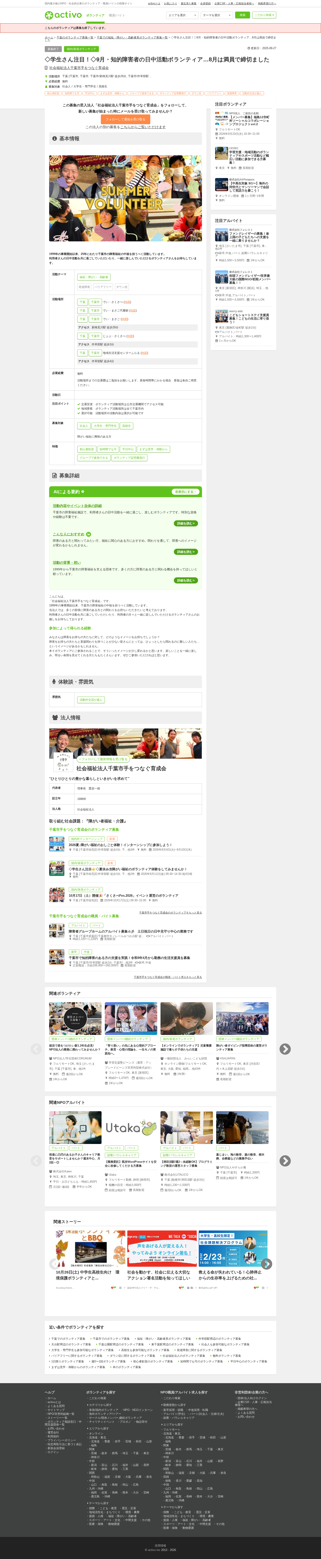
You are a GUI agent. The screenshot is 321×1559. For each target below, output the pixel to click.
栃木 (104, 1453)
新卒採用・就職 (173, 1410)
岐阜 (94, 1469)
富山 (104, 1465)
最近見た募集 (189, 3)
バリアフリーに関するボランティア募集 (76, 1355)
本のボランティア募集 (127, 1367)
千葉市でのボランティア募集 (111, 1338)
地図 (127, 302)
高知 (199, 1480)
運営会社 (53, 1432)
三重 (125, 1469)
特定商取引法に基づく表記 (65, 1444)
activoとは (154, 3)
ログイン (53, 1452)
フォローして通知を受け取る (125, 119)
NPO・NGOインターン (138, 1410)
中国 (92, 1480)
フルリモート (171, 1429)
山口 (94, 1484)
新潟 (94, 1465)
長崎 (115, 1492)
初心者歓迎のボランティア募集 (153, 1361)
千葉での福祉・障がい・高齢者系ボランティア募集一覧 (132, 37)
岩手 (118, 1441)
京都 (118, 1476)
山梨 (136, 1465)
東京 (146, 1453)
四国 (166, 1476)
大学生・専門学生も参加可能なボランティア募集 (82, 1350)
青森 (107, 1441)
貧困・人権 (96, 1516)
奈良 (149, 1476)
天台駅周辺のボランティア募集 (71, 1344)
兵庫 (139, 1476)
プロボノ (125, 1421)
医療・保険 (96, 1524)
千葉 (82, 302)
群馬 (115, 1453)
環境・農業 (132, 1512)
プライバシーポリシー (62, 1440)
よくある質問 (56, 1406)
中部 (92, 1461)
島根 (115, 1484)
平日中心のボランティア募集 (248, 1361)
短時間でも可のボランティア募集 (201, 1361)
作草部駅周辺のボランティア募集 (219, 1338)
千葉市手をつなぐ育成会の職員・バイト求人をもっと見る (168, 977)
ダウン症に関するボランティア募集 (132, 1355)
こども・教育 (108, 1508)
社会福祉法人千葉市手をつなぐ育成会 (79, 68)
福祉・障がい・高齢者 (122, 1516)
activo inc (154, 1550)
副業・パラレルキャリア (179, 1417)
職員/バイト (117, 15)
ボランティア (95, 15)
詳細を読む (185, 523)
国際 (92, 1508)
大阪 (128, 1476)
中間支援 (131, 1520)
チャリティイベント (102, 1421)
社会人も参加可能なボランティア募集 (225, 1344)
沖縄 (107, 1496)
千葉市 (95, 302)
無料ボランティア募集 (227, 1355)
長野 (146, 1465)
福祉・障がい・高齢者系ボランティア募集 (164, 1338)
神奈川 (95, 1457)
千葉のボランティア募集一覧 (75, 37)
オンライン (96, 1433)
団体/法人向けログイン (252, 1398)
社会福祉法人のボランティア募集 (184, 1355)
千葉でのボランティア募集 (68, 1338)
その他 (146, 1520)
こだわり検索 (263, 15)
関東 (92, 1449)
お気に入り (170, 3)
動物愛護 (114, 1524)
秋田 (139, 1441)
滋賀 (107, 1476)
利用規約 (53, 1436)
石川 (115, 1465)
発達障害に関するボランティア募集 (199, 1350)
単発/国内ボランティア (103, 1410)
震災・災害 (129, 1508)
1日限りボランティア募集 (67, 1361)
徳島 (168, 1480)
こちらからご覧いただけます (143, 127)
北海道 (95, 1441)
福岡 (94, 1492)
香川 (178, 1480)
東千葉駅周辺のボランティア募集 (172, 1344)
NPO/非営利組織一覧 (61, 1413)
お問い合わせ (56, 1428)
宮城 (128, 1441)
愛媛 (189, 1480)
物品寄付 (141, 1421)
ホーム (49, 37)
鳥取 (104, 1484)
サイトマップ (56, 1410)
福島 (94, 1445)
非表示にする (184, 491)
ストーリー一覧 (57, 1417)
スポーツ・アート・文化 (104, 1520)
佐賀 (104, 1492)
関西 (92, 1472)
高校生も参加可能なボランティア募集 (145, 1350)
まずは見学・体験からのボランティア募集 (78, 1367)
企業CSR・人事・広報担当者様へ (234, 3)
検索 (242, 15)
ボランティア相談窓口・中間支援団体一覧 (63, 1423)
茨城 (94, 1453)
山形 (149, 1441)
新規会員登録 (56, 1448)
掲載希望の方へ (267, 3)
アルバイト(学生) (174, 1413)
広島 (136, 1484)
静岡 (104, 1469)
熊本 (125, 1492)
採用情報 (160, 1545)
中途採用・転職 (198, 1410)
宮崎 (146, 1492)
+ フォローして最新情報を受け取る (103, 759)
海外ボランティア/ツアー (105, 1413)
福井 (125, 1465)
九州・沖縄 (96, 1488)
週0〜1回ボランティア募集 (108, 1361)
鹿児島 (95, 1496)
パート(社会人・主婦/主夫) (207, 1413)
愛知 (115, 1469)
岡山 (125, 1484)
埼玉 (125, 1453)
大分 (136, 1492)
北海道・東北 (97, 1437)
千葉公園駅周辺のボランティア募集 (121, 1344)
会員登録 (205, 3)
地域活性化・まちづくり (104, 1512)
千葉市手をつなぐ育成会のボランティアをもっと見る (170, 912)
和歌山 (95, 1476)
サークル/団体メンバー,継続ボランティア (115, 1417)
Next (285, 1049)
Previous (36, 1049)
